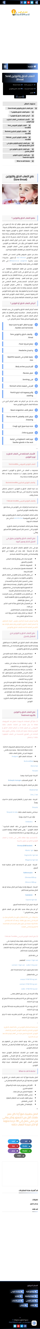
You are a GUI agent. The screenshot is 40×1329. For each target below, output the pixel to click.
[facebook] (21, 2)
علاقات (32, 1305)
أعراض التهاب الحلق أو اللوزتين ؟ (20, 115)
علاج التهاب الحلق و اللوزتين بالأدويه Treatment (23, 156)
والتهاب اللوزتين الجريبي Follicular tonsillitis (18, 138)
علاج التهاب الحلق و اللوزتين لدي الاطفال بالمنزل (22, 150)
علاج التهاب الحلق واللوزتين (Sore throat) (20, 108)
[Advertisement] (20, 40)
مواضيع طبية (30, 1291)
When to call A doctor (23, 161)
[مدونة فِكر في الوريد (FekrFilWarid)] (20, 12)
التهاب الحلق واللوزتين (15, 88)
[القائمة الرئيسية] (5, 66)
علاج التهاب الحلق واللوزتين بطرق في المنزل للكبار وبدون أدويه (20, 144)
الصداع (29, 350)
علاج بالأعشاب (16, 1300)
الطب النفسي (30, 1300)
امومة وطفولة (29, 1296)
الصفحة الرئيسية (29, 88)
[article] (20, 1169)
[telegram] (31, 2)
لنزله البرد (9, 249)
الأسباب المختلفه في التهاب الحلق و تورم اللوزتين (20, 120)
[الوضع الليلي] (34, 1323)
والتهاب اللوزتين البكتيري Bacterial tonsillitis (18, 132)
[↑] (20, 1317)
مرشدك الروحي (15, 1291)
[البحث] (3, 2)
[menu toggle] (36, 2)
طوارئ (32, 92)
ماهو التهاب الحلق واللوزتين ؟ (20, 112)
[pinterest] (28, 2)
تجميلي (22, 1305)
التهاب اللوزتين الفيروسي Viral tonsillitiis (19, 126)
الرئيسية (30, 66)
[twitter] (25, 2)
